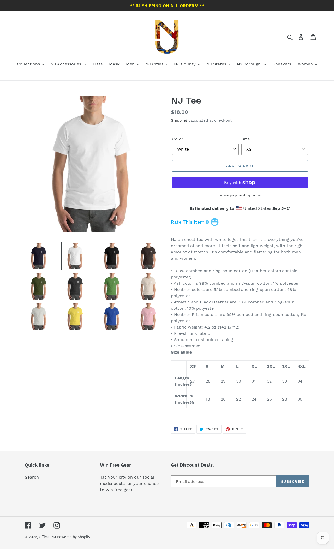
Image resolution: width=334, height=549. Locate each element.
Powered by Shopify (73, 537)
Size (245, 138)
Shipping (179, 120)
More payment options (240, 195)
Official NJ (47, 537)
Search (32, 477)
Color (177, 138)
